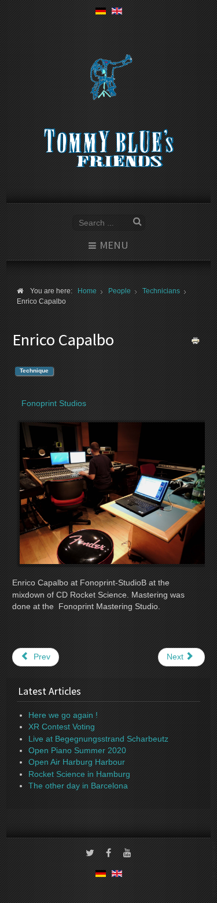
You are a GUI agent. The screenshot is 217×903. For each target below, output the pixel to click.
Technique (34, 370)
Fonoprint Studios (53, 403)
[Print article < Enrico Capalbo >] (195, 340)
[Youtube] (127, 854)
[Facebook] (109, 854)
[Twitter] (90, 854)
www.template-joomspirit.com (214, 869)
